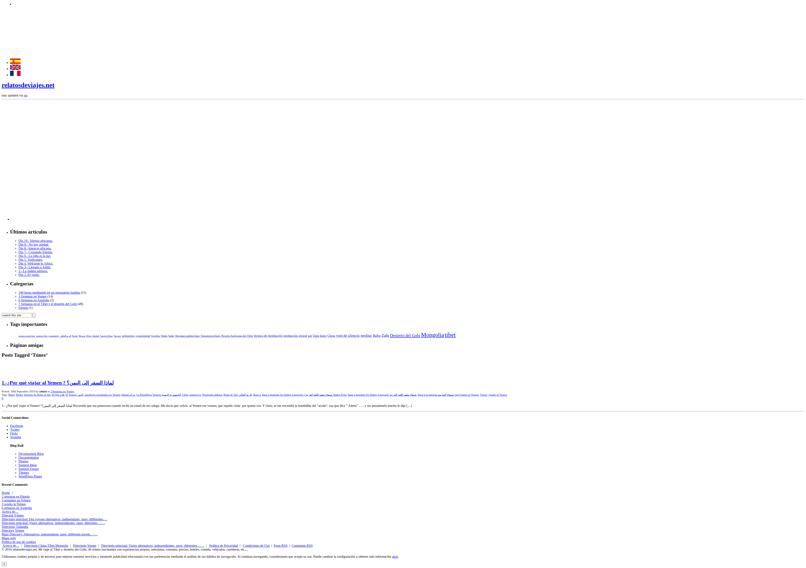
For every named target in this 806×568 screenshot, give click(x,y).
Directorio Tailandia (15, 527)
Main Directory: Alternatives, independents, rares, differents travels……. (50, 534)
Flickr (14, 433)
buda (171, 335)
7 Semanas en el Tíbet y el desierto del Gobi (47, 304)
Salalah (95, 336)
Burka (19, 394)
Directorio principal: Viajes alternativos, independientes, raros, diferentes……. (53, 523)
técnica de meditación (268, 335)
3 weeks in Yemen (14, 504)
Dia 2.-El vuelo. (29, 275)
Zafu (385, 335)
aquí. (395, 556)
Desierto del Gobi (405, 335)
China (331, 335)
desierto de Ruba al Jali (37, 394)
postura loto (42, 336)
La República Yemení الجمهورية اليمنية (158, 394)
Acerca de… (10, 511)
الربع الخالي (65, 336)
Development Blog (31, 454)
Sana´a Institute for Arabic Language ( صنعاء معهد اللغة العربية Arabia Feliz (304, 394)
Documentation (28, 457)
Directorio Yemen (84, 545)
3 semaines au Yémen (16, 500)
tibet (450, 334)
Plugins (23, 461)
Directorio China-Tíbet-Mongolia (46, 545)
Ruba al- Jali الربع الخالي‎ (238, 394)
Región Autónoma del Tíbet (237, 335)
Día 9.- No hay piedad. (33, 244)
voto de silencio (348, 336)
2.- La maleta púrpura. (33, 271)
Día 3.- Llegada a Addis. (34, 267)
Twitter (15, 429)
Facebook (16, 426)
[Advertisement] (89, 3)
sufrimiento (128, 335)
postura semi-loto (26, 336)
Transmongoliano (210, 335)
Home (6, 493)
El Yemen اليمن (74, 394)
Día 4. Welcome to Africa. (35, 263)
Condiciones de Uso (256, 545)
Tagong (117, 336)
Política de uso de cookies (19, 542)
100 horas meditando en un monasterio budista (49, 292)
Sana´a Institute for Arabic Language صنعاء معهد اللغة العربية (382, 394)
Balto (377, 336)
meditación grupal (295, 335)
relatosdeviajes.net (28, 85)
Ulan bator (320, 335)
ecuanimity (53, 336)
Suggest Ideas (27, 465)
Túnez (483, 394)
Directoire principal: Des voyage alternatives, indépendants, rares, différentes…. (54, 519)
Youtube (15, 437)
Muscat (82, 336)
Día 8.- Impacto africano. (35, 248)
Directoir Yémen (13, 515)
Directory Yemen (13, 530)
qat (310, 335)
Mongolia (432, 335)
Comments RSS (302, 545)
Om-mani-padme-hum (187, 335)
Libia (185, 394)
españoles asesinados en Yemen (102, 394)
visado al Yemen (497, 394)
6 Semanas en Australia (33, 300)
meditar (366, 336)
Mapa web (9, 538)
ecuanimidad (143, 335)
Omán (164, 335)
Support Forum (28, 469)
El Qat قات (58, 394)
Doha (89, 336)
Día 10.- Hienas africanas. (35, 241)
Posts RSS (281, 545)
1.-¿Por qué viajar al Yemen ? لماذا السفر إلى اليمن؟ (58, 382)
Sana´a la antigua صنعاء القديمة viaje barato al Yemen (448, 394)
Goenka (155, 335)
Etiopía (23, 307)
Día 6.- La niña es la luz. (34, 256)
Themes (23, 472)
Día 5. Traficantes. (30, 259)
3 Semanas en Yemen (32, 296)
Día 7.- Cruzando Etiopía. (35, 252)
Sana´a (257, 394)
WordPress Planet (30, 476)
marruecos (195, 394)
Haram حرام (128, 394)
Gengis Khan (106, 336)
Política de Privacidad (223, 545)
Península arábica (212, 394)
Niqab (75, 336)
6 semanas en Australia (17, 508)
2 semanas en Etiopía (16, 496)
